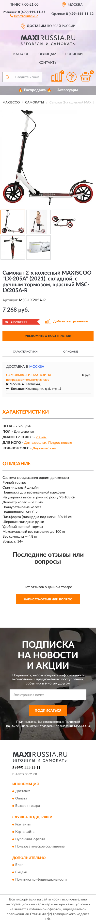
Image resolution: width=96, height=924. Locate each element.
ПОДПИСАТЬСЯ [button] (48, 710)
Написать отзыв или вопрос (48, 599)
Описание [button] (70, 351)
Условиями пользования (56, 725)
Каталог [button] (21, 54)
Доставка (22, 791)
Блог (19, 865)
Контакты (48, 62)
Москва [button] (36, 366)
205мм (41, 437)
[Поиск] (7, 77)
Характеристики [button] (25, 351)
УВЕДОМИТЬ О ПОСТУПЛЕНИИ (48, 335)
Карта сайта (24, 832)
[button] (24, 15)
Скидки (21, 872)
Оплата (21, 798)
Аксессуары (67, 90)
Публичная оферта (30, 839)
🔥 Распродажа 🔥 (34, 90)
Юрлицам (46, 54)
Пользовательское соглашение (39, 846)
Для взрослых (35, 442)
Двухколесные (44, 448)
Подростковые (60, 442)
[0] (85, 77)
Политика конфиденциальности (41, 880)
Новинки (74, 54)
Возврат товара (27, 806)
